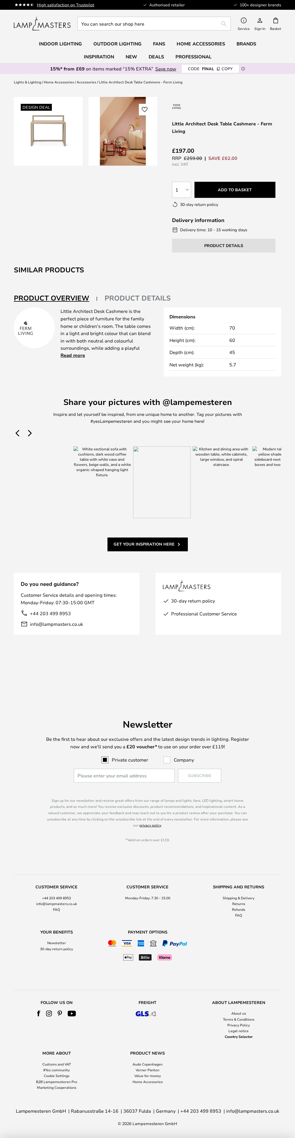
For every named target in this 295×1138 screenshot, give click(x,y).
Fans (159, 44)
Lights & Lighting (27, 82)
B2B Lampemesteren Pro (56, 1081)
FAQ (56, 909)
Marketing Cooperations (56, 1087)
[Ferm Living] (176, 106)
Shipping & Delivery (238, 898)
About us (238, 1013)
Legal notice (238, 1030)
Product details (138, 298)
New (131, 56)
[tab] (56, 298)
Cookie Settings (56, 1075)
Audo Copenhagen (147, 1064)
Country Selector (239, 1036)
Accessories (86, 82)
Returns (238, 903)
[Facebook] (38, 1013)
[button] (144, 109)
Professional (193, 56)
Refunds (238, 909)
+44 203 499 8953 (50, 613)
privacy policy (150, 825)
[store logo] (42, 23)
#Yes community (56, 1070)
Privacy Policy (238, 1025)
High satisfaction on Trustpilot (65, 4)
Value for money (147, 1075)
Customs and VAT (56, 1064)
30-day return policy (56, 948)
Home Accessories (59, 82)
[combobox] (154, 23)
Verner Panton (147, 1070)
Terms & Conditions (238, 1019)
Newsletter (56, 942)
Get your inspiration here (144, 544)
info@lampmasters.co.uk (56, 624)
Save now (165, 69)
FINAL (210, 68)
